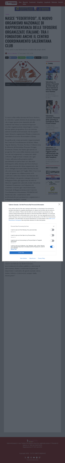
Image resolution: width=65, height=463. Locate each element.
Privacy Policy (41, 258)
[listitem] (32, 226)
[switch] (52, 230)
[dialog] (32, 231)
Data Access (32, 258)
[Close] (59, 204)
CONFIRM (21, 252)
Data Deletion (23, 258)
